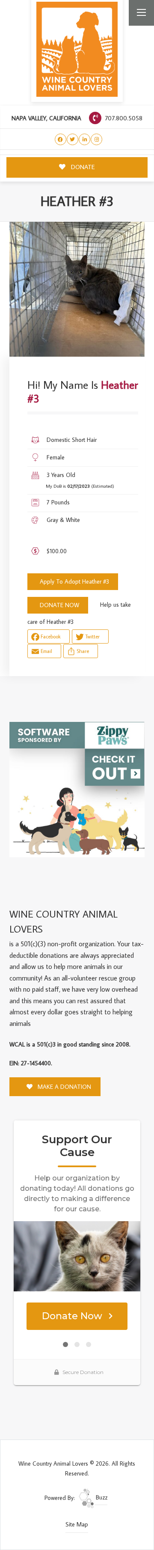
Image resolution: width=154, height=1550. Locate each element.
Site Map (76, 1524)
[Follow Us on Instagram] (96, 139)
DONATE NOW (59, 605)
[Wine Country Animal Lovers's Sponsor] (77, 789)
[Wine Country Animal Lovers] (77, 49)
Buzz (100, 1497)
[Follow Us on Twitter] (72, 139)
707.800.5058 (122, 118)
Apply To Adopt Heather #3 (74, 581)
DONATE (82, 167)
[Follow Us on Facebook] (60, 139)
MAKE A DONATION (63, 1087)
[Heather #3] (77, 289)
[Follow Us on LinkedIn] (84, 139)
